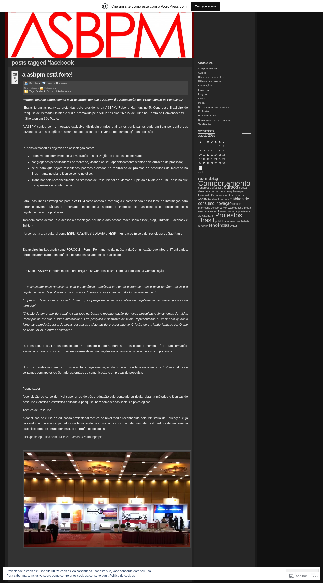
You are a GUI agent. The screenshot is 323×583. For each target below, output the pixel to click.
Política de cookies (122, 575)
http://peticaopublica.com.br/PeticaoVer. (49, 437)
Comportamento (207, 68)
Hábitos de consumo (210, 81)
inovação (223, 203)
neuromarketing (207, 211)
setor (233, 221)
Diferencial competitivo (211, 77)
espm (240, 191)
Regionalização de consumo (214, 120)
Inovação (203, 90)
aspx (79, 437)
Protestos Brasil (207, 115)
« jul (200, 172)
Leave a (57, 83)
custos (243, 187)
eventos (228, 195)
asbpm (36, 83)
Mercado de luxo (233, 207)
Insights (202, 94)
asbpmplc (95, 437)
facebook (40, 91)
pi (86, 437)
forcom (50, 91)
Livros (201, 98)
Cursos (202, 72)
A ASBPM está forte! (47, 74)
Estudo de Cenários (210, 195)
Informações (205, 85)
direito (201, 191)
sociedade (243, 221)
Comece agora (205, 6)
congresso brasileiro (210, 187)
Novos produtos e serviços (213, 107)
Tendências (204, 124)
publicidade (222, 221)
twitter (68, 91)
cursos (231, 187)
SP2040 (203, 225)
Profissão (203, 111)
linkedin (60, 91)
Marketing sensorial (210, 207)
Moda (201, 102)
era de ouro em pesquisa (221, 191)
